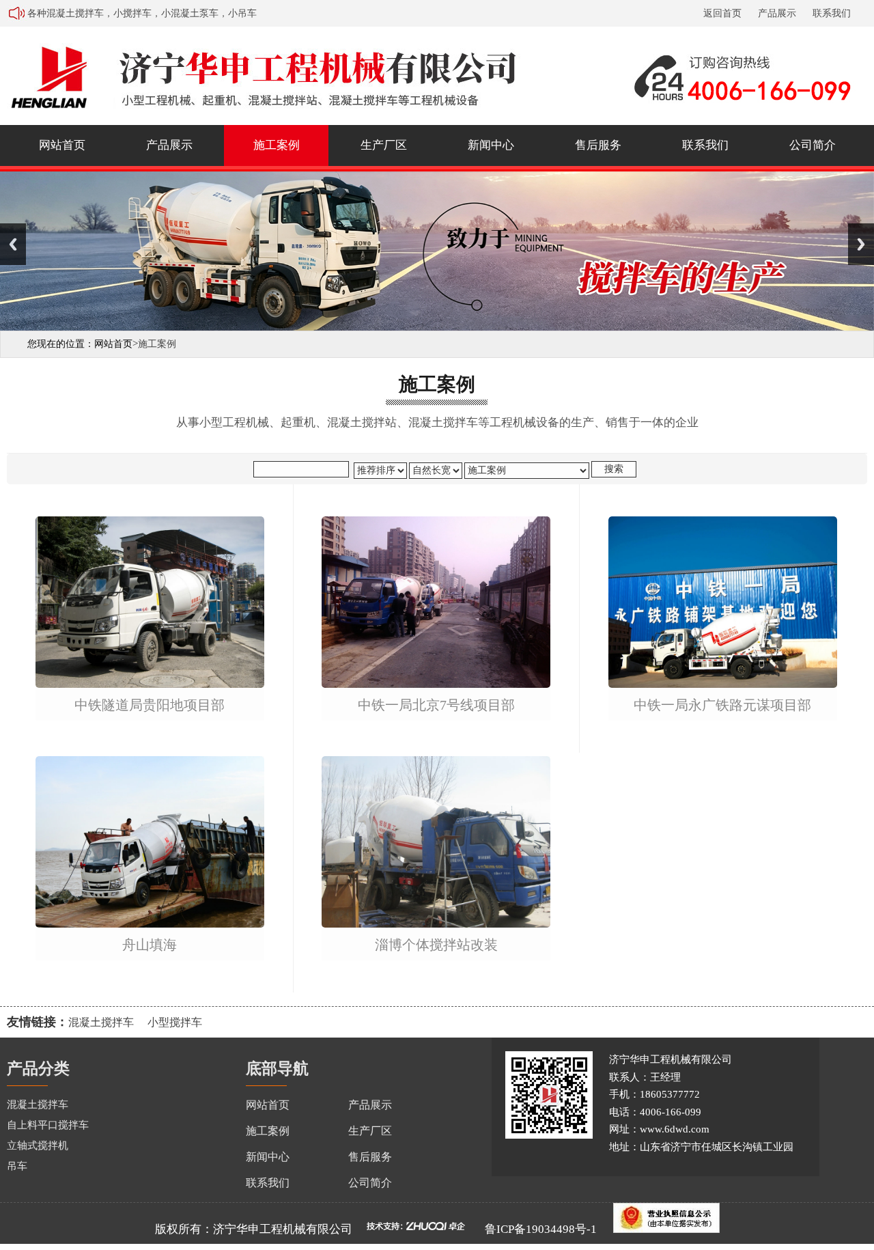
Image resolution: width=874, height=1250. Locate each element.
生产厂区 (384, 145)
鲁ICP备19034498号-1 (541, 1229)
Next (861, 244)
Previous (13, 244)
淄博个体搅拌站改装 (436, 945)
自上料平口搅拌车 (48, 1125)
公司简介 (812, 145)
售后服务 (598, 145)
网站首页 (62, 145)
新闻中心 (491, 145)
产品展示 (777, 13)
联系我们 (832, 13)
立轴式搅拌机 (37, 1145)
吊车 (17, 1166)
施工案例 (276, 145)
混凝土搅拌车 (101, 1022)
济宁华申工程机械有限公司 (282, 1229)
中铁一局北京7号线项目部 (436, 705)
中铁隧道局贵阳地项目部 (149, 705)
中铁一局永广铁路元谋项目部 (722, 705)
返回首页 (722, 13)
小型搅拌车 (174, 1022)
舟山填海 (149, 945)
